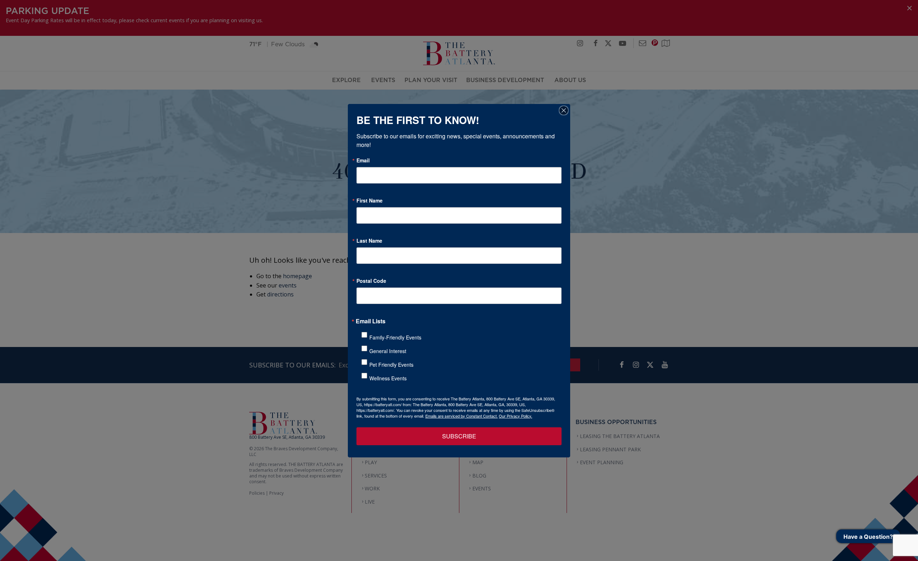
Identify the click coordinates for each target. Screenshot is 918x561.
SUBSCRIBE (459, 436)
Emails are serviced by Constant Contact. (461, 416)
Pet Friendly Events (391, 364)
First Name (369, 200)
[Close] (563, 110)
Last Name (369, 240)
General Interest (387, 351)
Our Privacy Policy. (515, 416)
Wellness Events (388, 378)
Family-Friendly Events (395, 337)
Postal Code (371, 280)
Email (363, 160)
